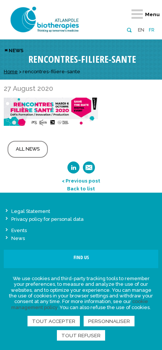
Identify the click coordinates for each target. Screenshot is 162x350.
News (16, 50)
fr (151, 30)
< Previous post (81, 181)
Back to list (81, 189)
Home (11, 71)
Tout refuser (81, 335)
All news (28, 149)
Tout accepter (53, 321)
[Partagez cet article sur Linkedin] (73, 170)
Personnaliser (109, 321)
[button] (129, 29)
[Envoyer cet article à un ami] (89, 170)
